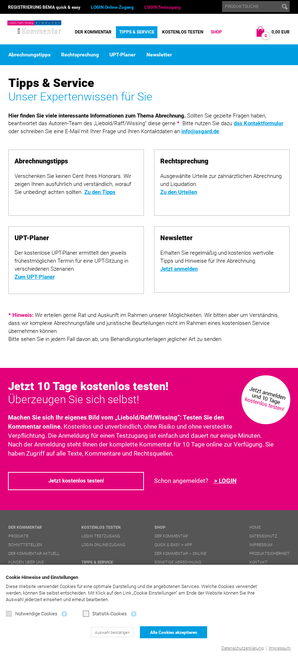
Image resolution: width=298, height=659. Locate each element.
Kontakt (258, 562)
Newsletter (159, 54)
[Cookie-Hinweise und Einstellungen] (64, 614)
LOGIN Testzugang (162, 7)
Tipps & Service (136, 32)
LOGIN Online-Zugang (112, 7)
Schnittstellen (25, 545)
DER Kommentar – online (180, 553)
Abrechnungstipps (29, 54)
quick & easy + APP (173, 545)
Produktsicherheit (269, 553)
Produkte (18, 536)
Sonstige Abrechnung (177, 562)
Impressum (280, 648)
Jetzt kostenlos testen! (76, 480)
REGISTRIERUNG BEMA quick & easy (44, 7)
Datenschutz (263, 536)
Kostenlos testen (182, 32)
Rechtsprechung (80, 54)
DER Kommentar (93, 32)
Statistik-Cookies (109, 613)
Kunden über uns (26, 562)
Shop (216, 32)
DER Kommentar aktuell (34, 553)
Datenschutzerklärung (242, 648)
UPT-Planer (122, 54)
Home (255, 527)
